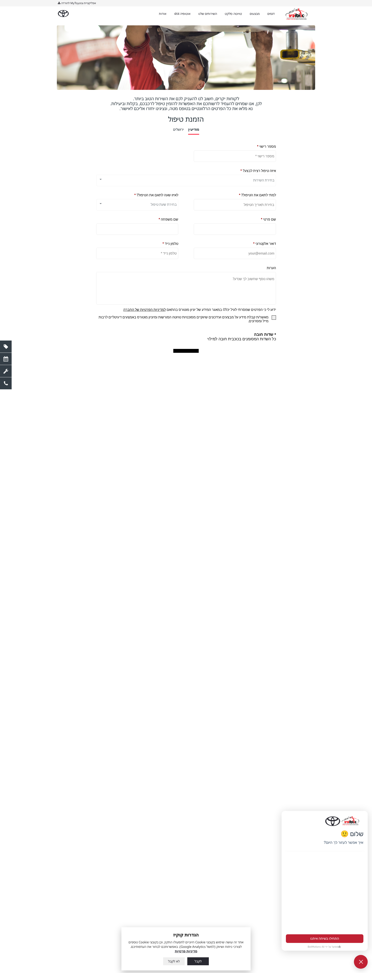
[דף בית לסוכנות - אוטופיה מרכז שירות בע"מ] (297, 13)
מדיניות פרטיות (186, 951)
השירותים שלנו (207, 14)
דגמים (271, 14)
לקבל (198, 961)
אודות (162, 14)
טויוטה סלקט (233, 14)
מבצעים (255, 14)
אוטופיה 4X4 (182, 14)
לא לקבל (174, 961)
